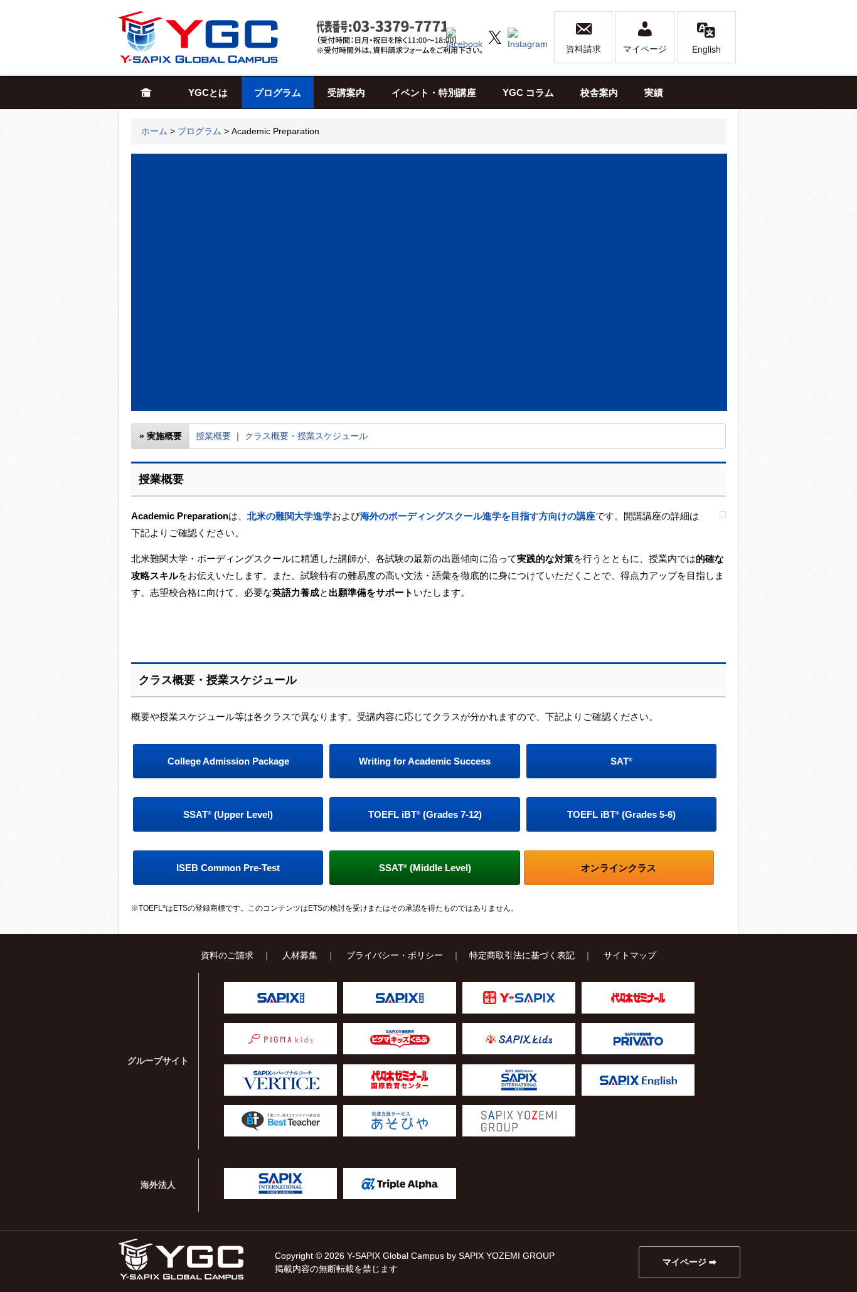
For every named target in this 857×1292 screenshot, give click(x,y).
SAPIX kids (518, 1038)
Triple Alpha (399, 1183)
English (706, 49)
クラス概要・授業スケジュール (306, 436)
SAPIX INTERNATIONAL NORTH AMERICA (280, 1183)
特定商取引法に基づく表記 (522, 955)
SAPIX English (638, 1080)
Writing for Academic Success (425, 761)
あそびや (399, 1120)
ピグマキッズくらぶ (399, 1038)
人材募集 (299, 955)
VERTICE (280, 1080)
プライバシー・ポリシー (394, 955)
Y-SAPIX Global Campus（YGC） (180, 1259)
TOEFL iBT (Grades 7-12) (425, 814)
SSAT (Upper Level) (228, 814)
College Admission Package (228, 761)
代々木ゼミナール (638, 998)
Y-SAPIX (518, 998)
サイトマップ (630, 955)
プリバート (638, 1038)
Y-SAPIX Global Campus (212, 37)
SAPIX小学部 (280, 998)
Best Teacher (280, 1120)
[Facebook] (464, 36)
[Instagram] (527, 36)
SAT (621, 761)
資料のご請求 (227, 955)
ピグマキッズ (280, 1038)
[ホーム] (146, 93)
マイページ (645, 49)
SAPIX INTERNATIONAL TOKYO (518, 1080)
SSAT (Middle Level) (425, 867)
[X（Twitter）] (495, 36)
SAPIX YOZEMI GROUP (518, 1120)
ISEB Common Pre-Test (228, 867)
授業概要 (213, 436)
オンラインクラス (618, 867)
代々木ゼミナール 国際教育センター (399, 1080)
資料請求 (583, 49)
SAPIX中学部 (399, 998)
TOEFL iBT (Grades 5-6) (621, 814)
